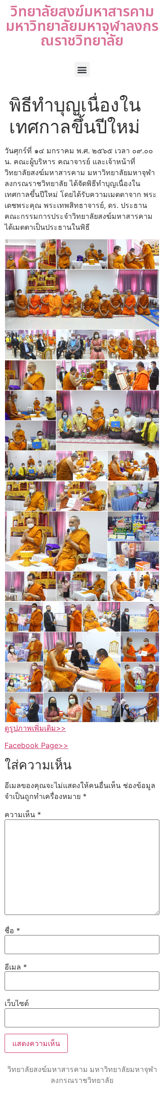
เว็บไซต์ (17, 1003)
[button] (82, 69)
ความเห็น (23, 814)
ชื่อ (12, 930)
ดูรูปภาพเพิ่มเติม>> (35, 728)
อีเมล (16, 967)
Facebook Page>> (36, 745)
